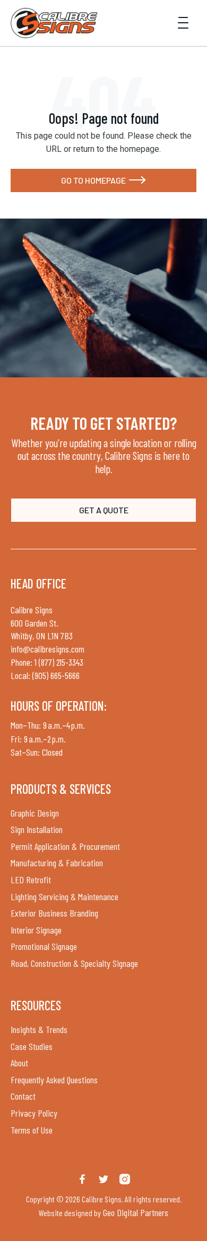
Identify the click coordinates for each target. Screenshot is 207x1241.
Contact (23, 1096)
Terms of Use (32, 1130)
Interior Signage (36, 930)
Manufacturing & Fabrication (57, 862)
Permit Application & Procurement (65, 846)
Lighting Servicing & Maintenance (64, 896)
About (19, 1062)
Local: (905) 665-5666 (45, 675)
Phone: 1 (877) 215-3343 (47, 662)
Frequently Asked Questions (54, 1079)
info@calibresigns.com (47, 649)
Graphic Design (35, 813)
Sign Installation (37, 829)
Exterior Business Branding (54, 913)
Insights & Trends (39, 1029)
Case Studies (32, 1046)
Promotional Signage (44, 946)
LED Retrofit (31, 879)
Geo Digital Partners (134, 1212)
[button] (183, 22)
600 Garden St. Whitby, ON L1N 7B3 (42, 629)
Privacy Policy (34, 1113)
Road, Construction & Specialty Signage (74, 963)
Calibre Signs (32, 609)
